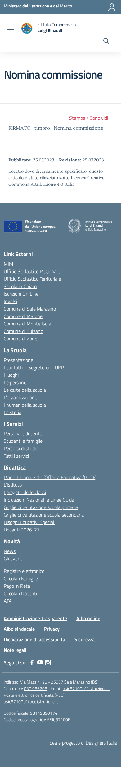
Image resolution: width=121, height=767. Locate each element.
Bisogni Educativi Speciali (29, 522)
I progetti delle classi (25, 492)
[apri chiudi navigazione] (10, 27)
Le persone (15, 382)
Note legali (15, 650)
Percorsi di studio (21, 448)
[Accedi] (111, 7)
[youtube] (40, 662)
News (10, 551)
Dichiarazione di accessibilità (34, 639)
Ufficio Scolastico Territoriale (32, 279)
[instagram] (48, 662)
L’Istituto (13, 485)
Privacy (52, 629)
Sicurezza (84, 639)
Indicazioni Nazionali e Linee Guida (39, 499)
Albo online (88, 618)
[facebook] (32, 662)
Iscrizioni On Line (21, 293)
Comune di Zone (20, 338)
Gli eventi (13, 558)
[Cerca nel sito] (106, 42)
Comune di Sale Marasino (30, 308)
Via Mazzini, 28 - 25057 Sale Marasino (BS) (59, 682)
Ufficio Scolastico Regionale (32, 271)
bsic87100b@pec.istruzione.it (31, 701)
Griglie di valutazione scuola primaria (41, 507)
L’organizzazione (20, 397)
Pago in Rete (17, 586)
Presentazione (18, 360)
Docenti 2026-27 (22, 529)
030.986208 (35, 688)
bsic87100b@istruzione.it (86, 688)
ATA (8, 601)
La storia (12, 412)
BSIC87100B (59, 719)
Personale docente (23, 433)
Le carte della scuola (25, 390)
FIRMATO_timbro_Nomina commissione (55, 128)
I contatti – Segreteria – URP (34, 367)
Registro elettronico (24, 571)
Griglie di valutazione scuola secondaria (44, 514)
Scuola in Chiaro (20, 286)
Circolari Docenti (20, 593)
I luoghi (11, 375)
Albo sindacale (19, 629)
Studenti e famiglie (23, 441)
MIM (8, 264)
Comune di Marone (23, 316)
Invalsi (10, 301)
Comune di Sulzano (23, 331)
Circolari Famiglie (21, 578)
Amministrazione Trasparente (35, 618)
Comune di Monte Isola (27, 323)
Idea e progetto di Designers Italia (82, 742)
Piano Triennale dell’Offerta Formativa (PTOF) (50, 477)
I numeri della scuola (25, 405)
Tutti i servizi (16, 456)
